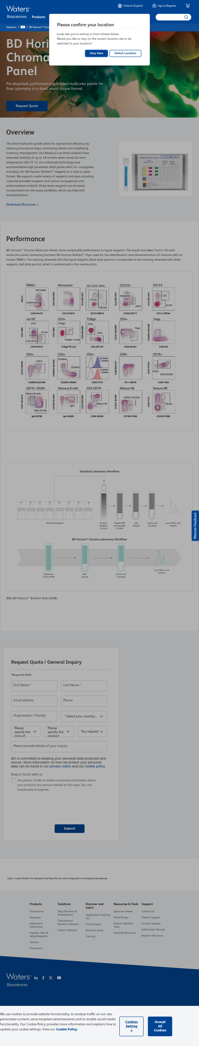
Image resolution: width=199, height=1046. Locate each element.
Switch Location (125, 53)
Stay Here (96, 53)
